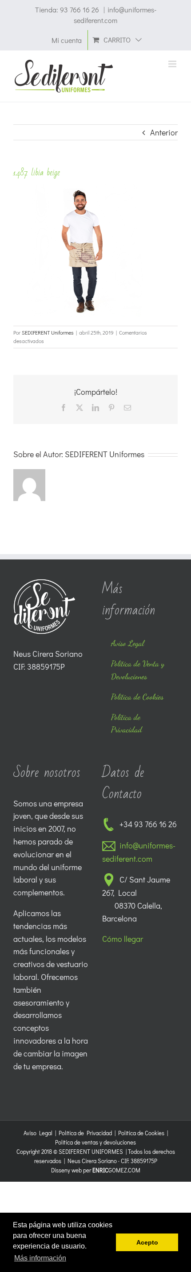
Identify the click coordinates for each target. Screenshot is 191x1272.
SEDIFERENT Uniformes (48, 332)
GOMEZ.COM (116, 1170)
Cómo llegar (122, 938)
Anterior (164, 132)
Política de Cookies (141, 1133)
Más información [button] (40, 1258)
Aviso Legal (38, 1133)
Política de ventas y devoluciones (95, 1142)
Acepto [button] (147, 1242)
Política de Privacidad (85, 1133)
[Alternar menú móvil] (173, 64)
